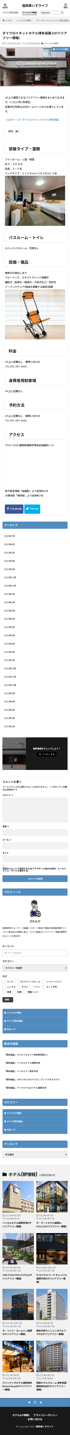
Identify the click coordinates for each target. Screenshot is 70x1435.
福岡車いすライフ (35, 5)
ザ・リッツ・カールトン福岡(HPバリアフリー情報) (17, 1332)
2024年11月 (10, 585)
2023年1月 (9, 660)
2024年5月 (9, 594)
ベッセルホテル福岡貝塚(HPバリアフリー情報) (17, 1225)
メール (6, 840)
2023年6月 (9, 619)
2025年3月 (9, 569)
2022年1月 (9, 726)
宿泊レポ (11, 1029)
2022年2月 (9, 718)
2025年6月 (9, 544)
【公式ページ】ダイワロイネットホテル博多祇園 (32, 119)
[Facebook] (14, 509)
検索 (7, 999)
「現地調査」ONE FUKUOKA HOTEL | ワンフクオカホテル (32, 1079)
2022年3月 (9, 710)
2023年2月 (9, 652)
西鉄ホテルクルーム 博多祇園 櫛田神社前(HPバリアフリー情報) (51, 1386)
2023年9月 (9, 610)
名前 (5, 826)
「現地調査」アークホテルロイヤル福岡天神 (25, 1088)
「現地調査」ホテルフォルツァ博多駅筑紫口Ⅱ (26, 1054)
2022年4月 (9, 701)
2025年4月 (9, 561)
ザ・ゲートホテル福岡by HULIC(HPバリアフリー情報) (51, 1225)
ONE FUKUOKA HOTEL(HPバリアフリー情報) (17, 1277)
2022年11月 (10, 676)
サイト (5, 853)
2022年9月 (9, 693)
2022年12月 (10, 668)
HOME (8, 20)
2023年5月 (9, 627)
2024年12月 (10, 577)
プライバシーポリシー (45, 1415)
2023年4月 (9, 635)
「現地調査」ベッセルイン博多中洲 (21, 1071)
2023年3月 (9, 643)
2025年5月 (9, 552)
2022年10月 (10, 685)
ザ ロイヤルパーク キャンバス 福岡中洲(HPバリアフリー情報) (51, 1278)
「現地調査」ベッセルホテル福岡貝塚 (22, 1063)
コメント (8, 795)
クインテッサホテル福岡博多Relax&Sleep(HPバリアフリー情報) (17, 1386)
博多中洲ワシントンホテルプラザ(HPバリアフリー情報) (51, 1332)
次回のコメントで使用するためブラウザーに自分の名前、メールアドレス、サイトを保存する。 (34, 870)
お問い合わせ (35, 1419)
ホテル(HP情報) (29, 12)
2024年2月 (9, 602)
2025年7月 (9, 536)
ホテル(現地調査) (10, 12)
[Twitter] (32, 509)
